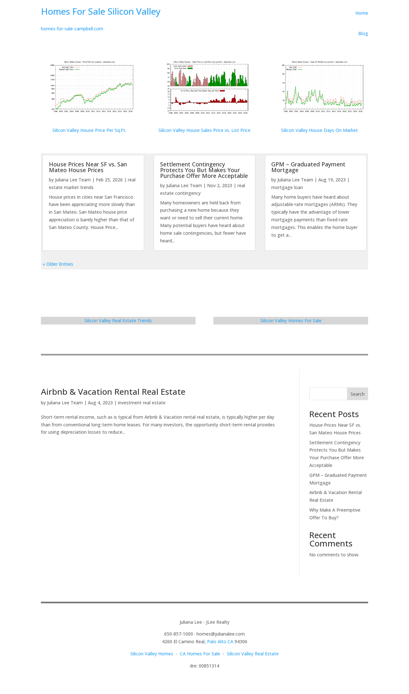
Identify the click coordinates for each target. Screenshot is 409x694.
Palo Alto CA (220, 641)
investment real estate (142, 403)
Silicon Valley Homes (151, 654)
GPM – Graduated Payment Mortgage (308, 167)
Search (358, 394)
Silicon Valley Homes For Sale (290, 320)
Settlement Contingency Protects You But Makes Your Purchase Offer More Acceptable (204, 169)
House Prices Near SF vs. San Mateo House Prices (88, 167)
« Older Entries (57, 264)
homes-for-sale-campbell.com (72, 29)
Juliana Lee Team (73, 180)
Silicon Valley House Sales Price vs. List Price (204, 130)
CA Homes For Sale (200, 654)
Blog (363, 33)
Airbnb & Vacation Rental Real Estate (113, 391)
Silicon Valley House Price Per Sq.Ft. (89, 130)
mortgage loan (287, 187)
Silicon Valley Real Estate (253, 654)
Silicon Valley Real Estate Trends (118, 320)
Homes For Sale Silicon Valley (101, 11)
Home (361, 13)
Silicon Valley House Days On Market (319, 130)
